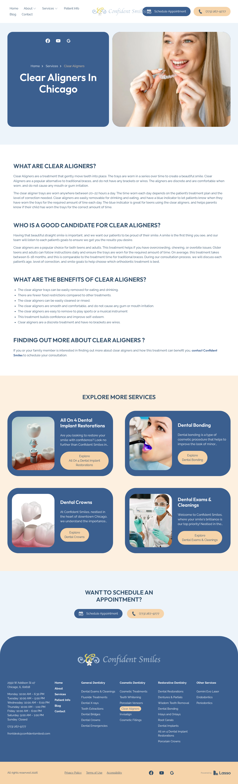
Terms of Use (94, 772)
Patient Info (71, 8)
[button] (30, 8)
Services (52, 66)
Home (14, 8)
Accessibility (114, 772)
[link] (48, 41)
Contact (27, 14)
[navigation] (119, 660)
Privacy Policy (73, 772)
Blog (13, 14)
